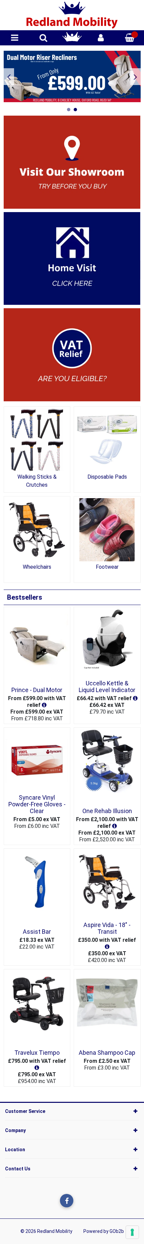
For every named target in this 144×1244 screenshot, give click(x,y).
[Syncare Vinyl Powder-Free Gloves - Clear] (37, 761)
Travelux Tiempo (37, 1052)
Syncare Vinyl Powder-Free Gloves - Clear (37, 804)
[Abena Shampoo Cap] (107, 1002)
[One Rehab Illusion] (107, 761)
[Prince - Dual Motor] (37, 640)
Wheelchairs (37, 567)
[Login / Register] (100, 38)
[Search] (43, 38)
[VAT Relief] (72, 354)
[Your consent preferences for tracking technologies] (132, 1232)
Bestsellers (24, 597)
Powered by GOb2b (103, 1231)
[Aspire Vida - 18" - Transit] (107, 882)
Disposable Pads (107, 477)
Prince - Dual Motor (36, 689)
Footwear (107, 567)
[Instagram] (80, 1200)
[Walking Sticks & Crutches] (37, 440)
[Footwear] (107, 529)
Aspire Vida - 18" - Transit (107, 928)
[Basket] (129, 38)
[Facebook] (66, 1200)
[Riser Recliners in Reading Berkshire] (72, 76)
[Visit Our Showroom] (72, 162)
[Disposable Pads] (107, 440)
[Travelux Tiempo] (37, 1002)
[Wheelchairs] (37, 529)
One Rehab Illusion (107, 810)
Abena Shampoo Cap (107, 1052)
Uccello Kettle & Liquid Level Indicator (107, 686)
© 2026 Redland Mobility (46, 1231)
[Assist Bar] (37, 882)
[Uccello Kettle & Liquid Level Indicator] (107, 640)
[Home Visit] (72, 258)
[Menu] (14, 38)
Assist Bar (37, 931)
